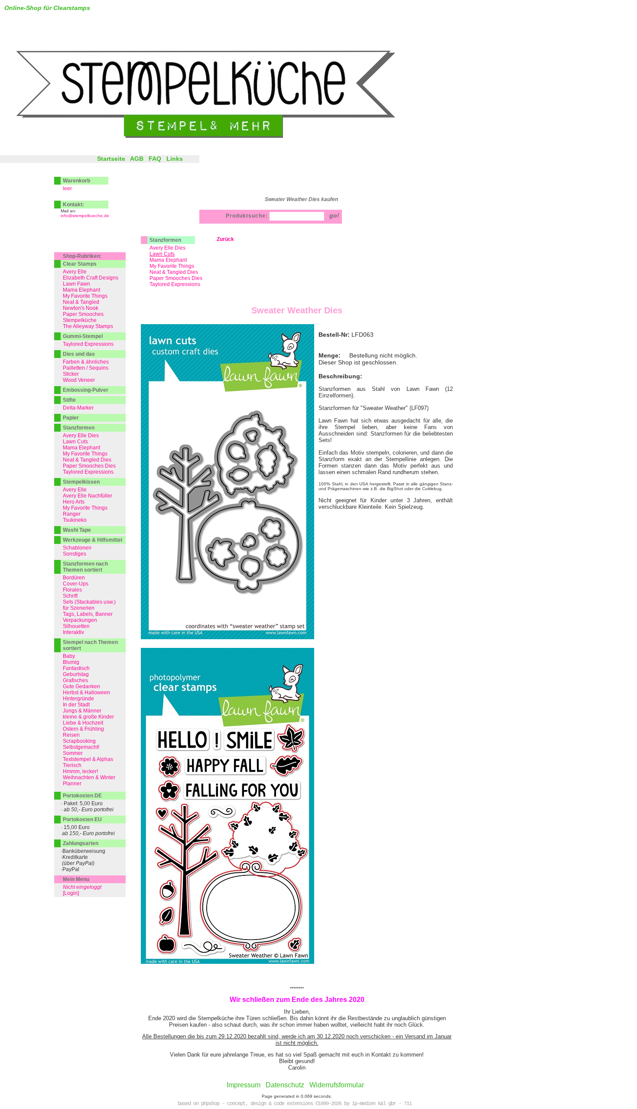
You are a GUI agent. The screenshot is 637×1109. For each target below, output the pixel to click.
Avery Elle (75, 272)
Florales (72, 590)
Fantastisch (76, 668)
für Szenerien (78, 608)
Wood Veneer (79, 380)
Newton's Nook (80, 308)
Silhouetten (76, 626)
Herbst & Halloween (86, 692)
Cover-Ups (75, 584)
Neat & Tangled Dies (174, 272)
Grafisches (75, 680)
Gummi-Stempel (83, 336)
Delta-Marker (78, 408)
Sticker (71, 374)
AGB (136, 158)
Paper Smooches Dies (176, 278)
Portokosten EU (82, 819)
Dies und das (79, 354)
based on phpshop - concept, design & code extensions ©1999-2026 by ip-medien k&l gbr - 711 (295, 1104)
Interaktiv (73, 632)
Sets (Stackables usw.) (89, 602)
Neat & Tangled (81, 302)
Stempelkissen (81, 482)
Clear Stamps (80, 264)
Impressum (243, 1085)
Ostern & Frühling (83, 729)
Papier (71, 418)
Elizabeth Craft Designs (90, 278)
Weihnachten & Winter (89, 777)
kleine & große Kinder (88, 717)
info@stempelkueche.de (85, 215)
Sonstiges (74, 554)
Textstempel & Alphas (88, 759)
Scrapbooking (79, 741)
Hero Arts (73, 502)
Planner (72, 784)
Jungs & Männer (82, 711)
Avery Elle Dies (167, 248)
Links (174, 158)
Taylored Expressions (175, 284)
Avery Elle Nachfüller (87, 496)
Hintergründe (78, 699)
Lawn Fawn (76, 284)
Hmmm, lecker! (80, 771)
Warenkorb (76, 181)
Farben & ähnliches (86, 362)
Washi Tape (77, 530)
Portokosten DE (82, 796)
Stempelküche (80, 320)
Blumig (71, 662)
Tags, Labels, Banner (88, 614)
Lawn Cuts (75, 442)
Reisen (71, 735)
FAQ (155, 158)
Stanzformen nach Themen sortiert (85, 567)
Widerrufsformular (336, 1085)
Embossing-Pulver (85, 390)
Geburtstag (76, 674)
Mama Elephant (168, 260)
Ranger (72, 514)
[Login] (71, 893)
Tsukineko (75, 520)
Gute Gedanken (81, 686)
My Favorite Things (172, 266)
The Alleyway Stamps (88, 326)
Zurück (225, 239)
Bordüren (74, 578)
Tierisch (72, 765)
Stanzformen (165, 240)
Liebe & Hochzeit (83, 723)
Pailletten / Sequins (85, 368)
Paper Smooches (83, 314)
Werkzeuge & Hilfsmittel (92, 540)
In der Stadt (76, 705)
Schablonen (77, 548)
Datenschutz (285, 1085)
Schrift (70, 596)
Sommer (73, 753)
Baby (69, 656)
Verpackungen (80, 620)
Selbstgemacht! (81, 747)
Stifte (69, 400)
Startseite (111, 158)
